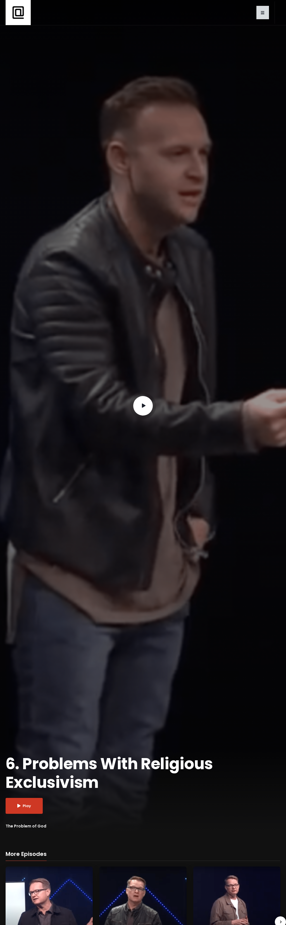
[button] (262, 12)
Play (27, 806)
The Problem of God (26, 826)
